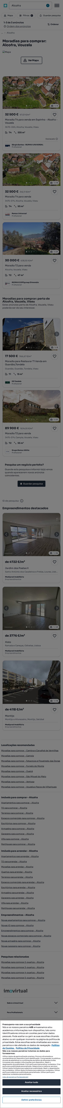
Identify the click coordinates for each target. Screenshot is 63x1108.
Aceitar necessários (31, 1091)
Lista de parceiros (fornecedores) (15, 1077)
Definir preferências (31, 1100)
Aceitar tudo (31, 1082)
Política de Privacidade (27, 1048)
